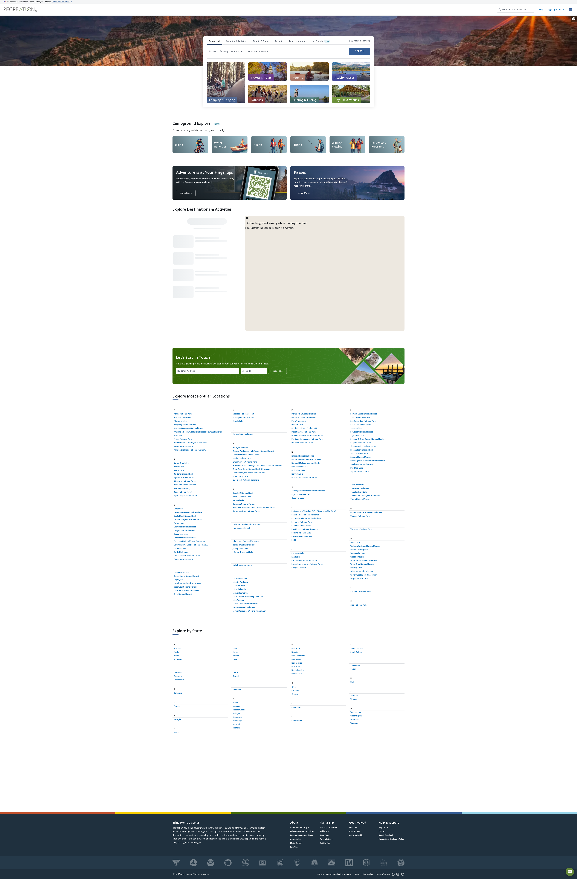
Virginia (353, 699)
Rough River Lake (299, 567)
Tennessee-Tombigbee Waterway (365, 495)
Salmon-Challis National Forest (363, 414)
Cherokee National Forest (185, 527)
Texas (353, 669)
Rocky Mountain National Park (304, 560)
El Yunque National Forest (244, 417)
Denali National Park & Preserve (187, 583)
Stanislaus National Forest (361, 464)
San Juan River (356, 428)
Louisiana (237, 689)
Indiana (236, 655)
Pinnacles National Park (302, 522)
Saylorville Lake (357, 435)
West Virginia (356, 715)
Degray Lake (179, 579)
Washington (355, 712)
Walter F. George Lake (359, 549)
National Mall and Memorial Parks (306, 463)
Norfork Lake (297, 474)
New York (296, 666)
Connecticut (179, 679)
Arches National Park (183, 439)
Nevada (295, 652)
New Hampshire (298, 655)
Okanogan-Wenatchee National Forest (308, 490)
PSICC (294, 540)
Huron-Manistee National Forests (247, 511)
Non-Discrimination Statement (339, 874)
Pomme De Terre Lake (301, 533)
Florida (177, 706)
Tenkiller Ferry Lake (358, 492)
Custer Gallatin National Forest (187, 555)
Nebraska (296, 648)
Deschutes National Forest (185, 587)
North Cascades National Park (304, 477)
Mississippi (237, 720)
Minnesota (237, 717)
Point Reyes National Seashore (305, 529)
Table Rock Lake (357, 484)
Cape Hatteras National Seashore (188, 512)
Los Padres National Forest (244, 607)
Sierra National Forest (359, 453)
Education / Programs (378, 144)
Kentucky (236, 676)
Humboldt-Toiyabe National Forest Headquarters (254, 507)
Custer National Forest (183, 559)
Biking (179, 144)
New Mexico (297, 663)
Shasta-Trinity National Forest (363, 446)
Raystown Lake (298, 553)
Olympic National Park (301, 494)
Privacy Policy (367, 874)
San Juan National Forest (360, 424)
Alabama (177, 648)
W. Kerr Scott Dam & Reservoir (363, 575)
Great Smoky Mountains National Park (249, 472)
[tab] (214, 41)
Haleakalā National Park (243, 493)
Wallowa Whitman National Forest (365, 546)
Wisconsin (354, 719)
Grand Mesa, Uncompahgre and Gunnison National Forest (257, 465)
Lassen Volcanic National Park (245, 603)
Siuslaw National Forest (360, 457)
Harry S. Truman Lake (242, 496)
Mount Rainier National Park (304, 432)
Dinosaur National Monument (186, 590)
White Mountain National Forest (364, 560)
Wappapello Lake (357, 553)
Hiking (257, 144)
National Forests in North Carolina (306, 459)
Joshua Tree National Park (244, 545)
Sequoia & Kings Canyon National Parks (367, 439)
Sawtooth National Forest (361, 432)
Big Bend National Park (183, 474)
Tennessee (355, 665)
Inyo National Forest (241, 528)
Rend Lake (296, 557)
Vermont (354, 695)
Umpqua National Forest (360, 516)
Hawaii (176, 732)
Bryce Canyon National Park (185, 495)
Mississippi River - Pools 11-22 (304, 428)
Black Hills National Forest (185, 484)
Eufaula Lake (238, 421)
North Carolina (298, 670)
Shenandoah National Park (361, 450)
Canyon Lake (179, 508)
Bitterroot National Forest (185, 481)
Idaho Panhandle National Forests (247, 524)
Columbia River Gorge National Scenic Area (192, 545)
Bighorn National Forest (184, 477)
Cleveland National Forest (185, 537)
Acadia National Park (183, 414)
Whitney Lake (356, 567)
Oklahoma (296, 690)
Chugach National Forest (184, 530)
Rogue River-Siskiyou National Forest (307, 564)
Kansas (236, 672)
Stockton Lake (356, 468)
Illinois (235, 652)
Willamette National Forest (362, 571)
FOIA (357, 874)
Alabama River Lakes (182, 417)
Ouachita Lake (298, 498)
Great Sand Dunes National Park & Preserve (251, 469)
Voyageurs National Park (361, 529)
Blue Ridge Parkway (182, 488)
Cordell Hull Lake (181, 552)
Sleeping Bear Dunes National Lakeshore (367, 460)
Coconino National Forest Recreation (189, 541)
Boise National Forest (183, 492)
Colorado (178, 676)
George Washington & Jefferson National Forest (253, 451)
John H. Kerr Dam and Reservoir (246, 541)
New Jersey (296, 659)
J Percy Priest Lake (240, 548)
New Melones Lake (300, 466)
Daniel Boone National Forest (186, 576)
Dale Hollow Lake (181, 572)
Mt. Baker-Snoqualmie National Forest (308, 439)
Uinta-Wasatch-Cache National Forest (366, 512)
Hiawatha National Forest (244, 504)
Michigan (236, 713)
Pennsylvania (297, 707)
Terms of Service (383, 874)
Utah (352, 682)
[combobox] (515, 10)
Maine (235, 702)
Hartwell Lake (238, 500)
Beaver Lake (179, 466)
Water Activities (220, 144)
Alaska (176, 652)
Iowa (235, 659)
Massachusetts (239, 709)
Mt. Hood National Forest (302, 442)
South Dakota (356, 652)
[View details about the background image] (574, 19)
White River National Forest (362, 564)
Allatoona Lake (180, 421)
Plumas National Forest (301, 525)
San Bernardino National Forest (363, 421)
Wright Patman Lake (359, 578)
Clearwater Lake (181, 534)
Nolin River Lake (298, 470)
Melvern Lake (297, 424)
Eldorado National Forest (243, 414)
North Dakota (298, 673)
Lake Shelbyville (239, 589)
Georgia (177, 719)
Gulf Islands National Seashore (246, 480)
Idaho (235, 648)
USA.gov (320, 874)
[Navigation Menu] (570, 10)
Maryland (236, 706)
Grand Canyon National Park (245, 462)
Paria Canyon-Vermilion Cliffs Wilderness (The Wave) (314, 511)
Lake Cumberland (240, 578)
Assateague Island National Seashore (190, 450)
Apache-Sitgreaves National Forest (189, 428)
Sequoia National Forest (360, 442)
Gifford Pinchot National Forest (246, 454)
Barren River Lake (181, 463)
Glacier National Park (242, 458)
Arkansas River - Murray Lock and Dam (190, 442)
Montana (236, 728)
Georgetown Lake (240, 447)
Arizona (177, 655)
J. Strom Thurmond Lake (243, 552)
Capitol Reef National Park (185, 516)
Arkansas (178, 659)
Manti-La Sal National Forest (304, 417)
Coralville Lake (180, 548)
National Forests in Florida (303, 456)
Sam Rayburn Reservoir (360, 417)
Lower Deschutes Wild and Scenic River (249, 611)
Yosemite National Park (360, 591)
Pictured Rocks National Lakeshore (306, 518)
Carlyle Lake (179, 523)
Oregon (295, 694)
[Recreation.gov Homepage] (22, 9)
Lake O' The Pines (240, 582)
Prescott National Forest (302, 536)
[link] (267, 71)
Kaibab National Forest (242, 565)
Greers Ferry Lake (240, 476)
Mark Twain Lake (299, 421)
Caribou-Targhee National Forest (188, 519)
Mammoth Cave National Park (304, 414)
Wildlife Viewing (337, 144)
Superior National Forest (361, 471)
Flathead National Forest (243, 434)
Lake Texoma (238, 600)
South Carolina (356, 648)
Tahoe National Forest (360, 488)
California (178, 672)
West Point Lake (357, 557)
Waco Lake (355, 542)
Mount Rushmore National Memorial (307, 435)
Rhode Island (297, 720)
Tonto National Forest (360, 499)
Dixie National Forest (183, 594)
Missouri (236, 724)
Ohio (294, 687)
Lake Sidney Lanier (240, 593)
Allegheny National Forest (185, 424)
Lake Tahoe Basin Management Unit (248, 596)
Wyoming (354, 723)
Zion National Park (358, 605)
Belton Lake (179, 470)
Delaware (178, 693)
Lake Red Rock (239, 585)
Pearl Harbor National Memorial (305, 514)
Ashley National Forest (183, 446)
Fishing (297, 144)
